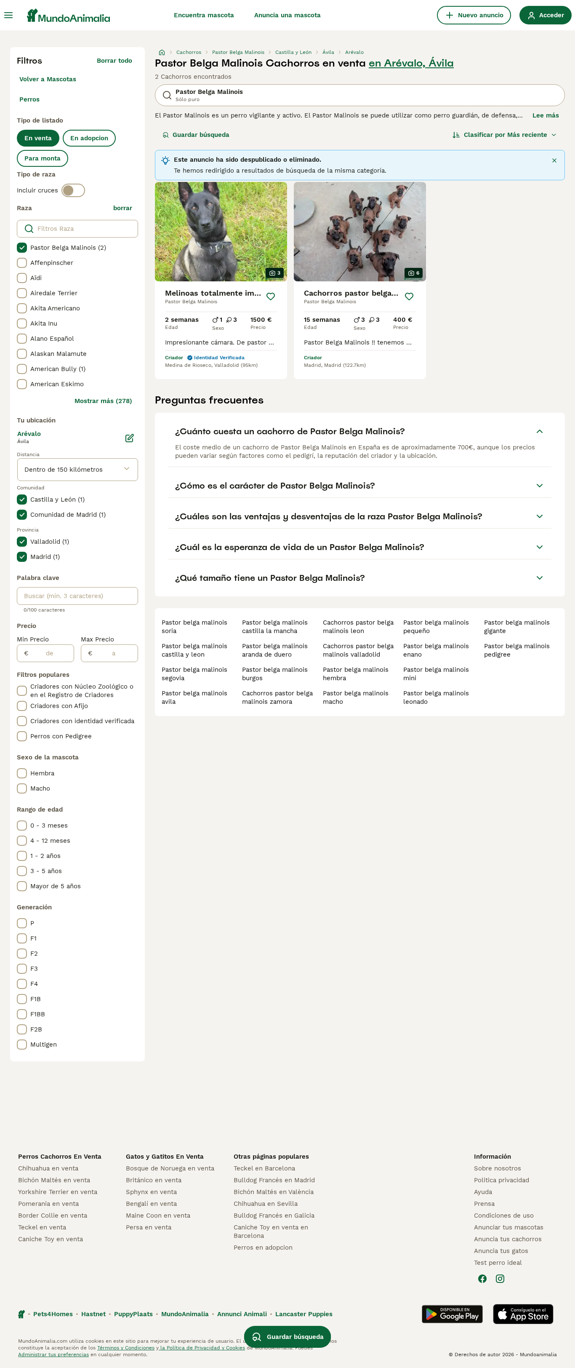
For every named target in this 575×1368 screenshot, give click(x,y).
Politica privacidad (501, 1180)
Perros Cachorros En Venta (59, 1156)
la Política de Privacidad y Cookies (202, 1348)
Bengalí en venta (151, 1204)
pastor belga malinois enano (436, 650)
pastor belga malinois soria (194, 627)
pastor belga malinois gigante (517, 627)
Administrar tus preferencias (53, 1354)
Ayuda (483, 1192)
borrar (122, 208)
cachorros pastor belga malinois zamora (277, 697)
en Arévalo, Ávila (411, 63)
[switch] (73, 190)
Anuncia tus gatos (501, 1251)
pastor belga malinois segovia (194, 674)
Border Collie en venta (52, 1215)
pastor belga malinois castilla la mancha (275, 627)
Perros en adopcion (263, 1247)
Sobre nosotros (497, 1168)
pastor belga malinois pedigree (517, 650)
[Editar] (129, 438)
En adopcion (89, 138)
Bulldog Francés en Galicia (274, 1215)
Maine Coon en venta (158, 1215)
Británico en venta (153, 1180)
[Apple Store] (523, 1314)
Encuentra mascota (204, 15)
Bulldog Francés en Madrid (274, 1180)
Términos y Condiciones (125, 1348)
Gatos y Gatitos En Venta (165, 1156)
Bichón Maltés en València (274, 1192)
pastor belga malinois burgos (275, 674)
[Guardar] (270, 296)
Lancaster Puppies (304, 1314)
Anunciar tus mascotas (508, 1227)
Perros (29, 99)
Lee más (545, 115)
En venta (38, 138)
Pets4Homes (53, 1314)
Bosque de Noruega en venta (170, 1168)
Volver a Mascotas (47, 79)
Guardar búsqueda (201, 135)
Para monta (42, 158)
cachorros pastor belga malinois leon (358, 627)
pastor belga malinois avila (194, 697)
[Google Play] (452, 1314)
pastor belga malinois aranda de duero (275, 650)
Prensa (484, 1204)
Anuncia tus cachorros (508, 1239)
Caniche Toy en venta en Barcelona (271, 1232)
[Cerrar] (554, 160)
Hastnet (93, 1314)
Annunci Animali (242, 1314)
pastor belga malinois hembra (356, 674)
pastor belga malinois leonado (436, 697)
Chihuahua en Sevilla (266, 1204)
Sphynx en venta (151, 1192)
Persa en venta (148, 1227)
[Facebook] (482, 1278)
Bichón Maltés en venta (54, 1180)
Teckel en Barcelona (264, 1168)
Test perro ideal (498, 1262)
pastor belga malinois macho (356, 697)
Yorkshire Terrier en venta (57, 1192)
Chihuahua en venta (48, 1168)
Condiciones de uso (504, 1215)
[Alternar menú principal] (8, 15)
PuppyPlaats (133, 1314)
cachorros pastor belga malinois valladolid (358, 650)
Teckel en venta (42, 1227)
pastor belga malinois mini (436, 674)
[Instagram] (500, 1278)
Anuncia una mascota (287, 15)
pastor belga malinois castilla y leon (194, 650)
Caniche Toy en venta (50, 1239)
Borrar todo (114, 60)
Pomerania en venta (48, 1204)
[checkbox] (21, 247)
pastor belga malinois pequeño (436, 627)
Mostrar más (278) (103, 401)
